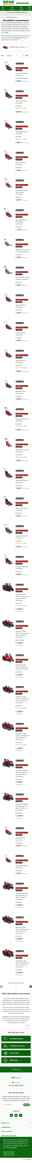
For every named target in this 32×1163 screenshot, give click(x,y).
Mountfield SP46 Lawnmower (20, 839)
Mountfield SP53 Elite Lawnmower (22, 132)
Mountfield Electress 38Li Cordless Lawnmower (21, 192)
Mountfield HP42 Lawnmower (20, 392)
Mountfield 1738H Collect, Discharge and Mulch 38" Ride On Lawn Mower (22, 964)
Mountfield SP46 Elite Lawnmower (22, 866)
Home (2, 17)
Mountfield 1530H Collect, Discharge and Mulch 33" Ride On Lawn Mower (22, 634)
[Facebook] (20, 1115)
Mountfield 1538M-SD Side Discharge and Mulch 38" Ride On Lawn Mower (22, 807)
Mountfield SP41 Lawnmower (20, 306)
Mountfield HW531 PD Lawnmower (22, 567)
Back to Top (16, 1069)
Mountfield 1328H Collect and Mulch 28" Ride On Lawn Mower (22, 667)
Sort (2, 55)
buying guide (17, 38)
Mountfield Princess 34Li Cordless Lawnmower (23, 278)
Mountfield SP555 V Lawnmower (21, 102)
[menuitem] (11, 1115)
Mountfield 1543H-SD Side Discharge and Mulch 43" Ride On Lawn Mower (22, 896)
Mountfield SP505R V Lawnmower (22, 509)
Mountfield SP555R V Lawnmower (22, 481)
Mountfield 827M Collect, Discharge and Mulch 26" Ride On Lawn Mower (22, 597)
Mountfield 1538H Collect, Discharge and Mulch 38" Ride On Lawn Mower (22, 699)
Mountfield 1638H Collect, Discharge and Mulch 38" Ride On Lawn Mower (22, 930)
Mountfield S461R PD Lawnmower (22, 537)
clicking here (13, 1147)
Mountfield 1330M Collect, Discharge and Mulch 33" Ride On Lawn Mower (22, 736)
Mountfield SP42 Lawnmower (20, 361)
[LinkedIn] (11, 1115)
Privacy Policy (19, 1145)
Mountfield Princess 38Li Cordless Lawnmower (23, 250)
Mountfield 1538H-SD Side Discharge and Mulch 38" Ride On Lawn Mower (22, 773)
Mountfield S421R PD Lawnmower (22, 74)
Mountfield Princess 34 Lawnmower (22, 450)
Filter (27, 55)
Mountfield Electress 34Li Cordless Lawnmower (21, 222)
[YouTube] (16, 1115)
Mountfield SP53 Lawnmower (20, 163)
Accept (9, 1153)
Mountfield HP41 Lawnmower (20, 334)
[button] (27, 1025)
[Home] (16, 3)
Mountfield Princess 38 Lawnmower (22, 420)
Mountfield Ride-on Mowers (17, 47)
